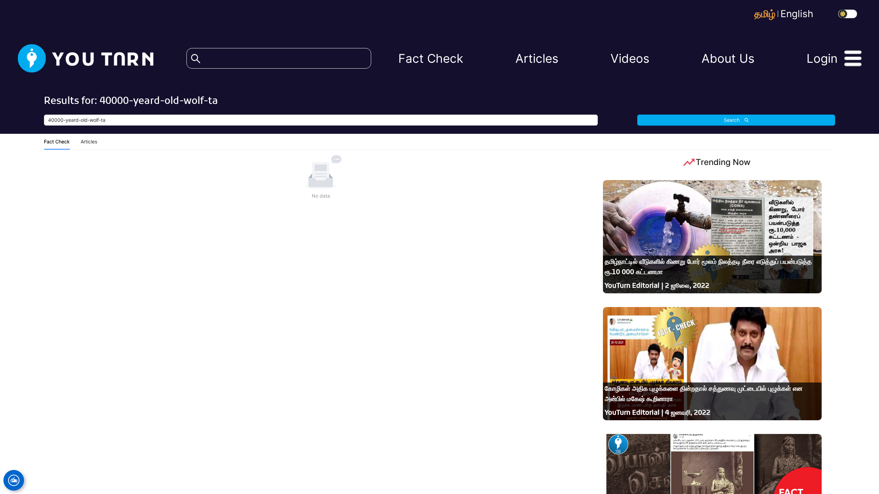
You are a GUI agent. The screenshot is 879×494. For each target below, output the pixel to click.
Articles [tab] (89, 141)
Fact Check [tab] (57, 141)
